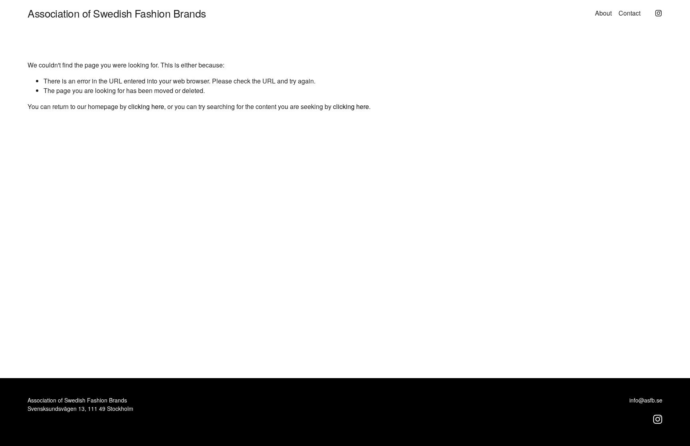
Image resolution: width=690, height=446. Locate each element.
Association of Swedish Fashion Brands (117, 13)
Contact (629, 13)
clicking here (146, 106)
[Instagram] (658, 13)
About (603, 13)
